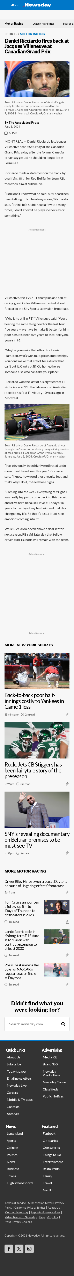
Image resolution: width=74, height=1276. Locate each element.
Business (13, 1169)
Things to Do (52, 1155)
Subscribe (14, 1064)
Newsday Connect (56, 1082)
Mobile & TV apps (20, 1099)
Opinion (12, 1147)
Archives (13, 1114)
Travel (47, 1183)
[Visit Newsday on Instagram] (29, 1249)
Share (13, 133)
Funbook (49, 1133)
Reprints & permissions (45, 1212)
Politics (12, 1155)
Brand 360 (50, 1064)
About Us (13, 1057)
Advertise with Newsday (21, 1217)
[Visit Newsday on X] (19, 1249)
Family (47, 1176)
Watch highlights (43, 23)
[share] (68, 714)
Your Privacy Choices (18, 1221)
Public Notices (53, 1096)
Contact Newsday (16, 1212)
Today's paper (17, 1071)
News (11, 1162)
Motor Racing (14, 23)
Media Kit (50, 1057)
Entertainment (53, 1162)
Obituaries (50, 1140)
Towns (11, 1176)
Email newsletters (19, 1078)
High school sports (20, 1183)
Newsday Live (17, 1085)
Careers (12, 1092)
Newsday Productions (51, 1073)
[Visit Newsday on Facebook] (9, 1249)
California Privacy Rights (29, 1207)
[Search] (63, 1024)
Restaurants (51, 1169)
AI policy (52, 1217)
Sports (11, 34)
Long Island (15, 1133)
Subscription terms (40, 1203)
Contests (13, 1107)
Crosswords (51, 1147)
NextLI (48, 1190)
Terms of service (15, 1203)
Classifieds (50, 1089)
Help (42, 1217)
